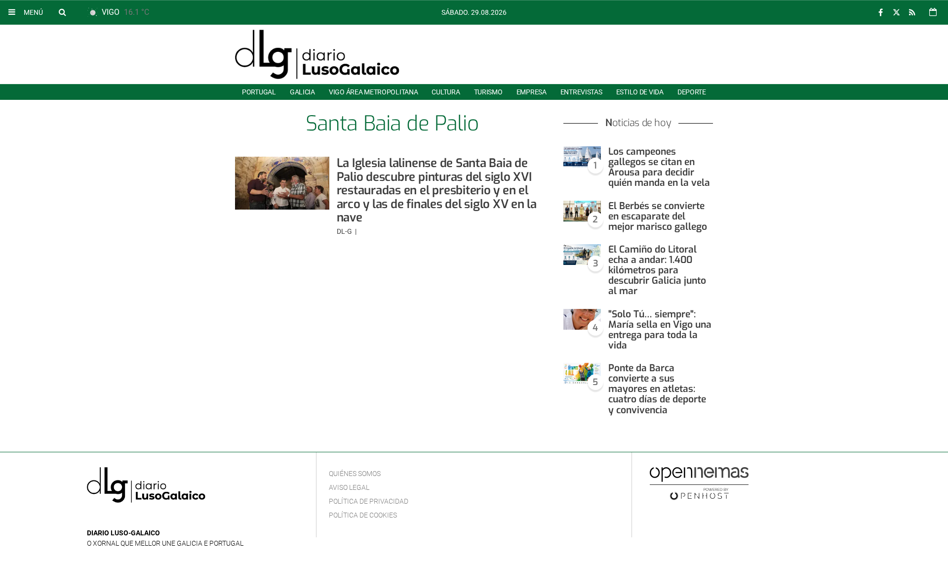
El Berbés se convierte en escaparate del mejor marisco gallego (657, 216)
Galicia (302, 92)
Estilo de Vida (640, 92)
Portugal (259, 92)
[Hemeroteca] (933, 12)
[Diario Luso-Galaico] (317, 54)
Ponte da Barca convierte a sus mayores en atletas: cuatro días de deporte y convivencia (657, 389)
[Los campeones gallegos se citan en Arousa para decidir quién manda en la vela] (582, 157)
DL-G (345, 231)
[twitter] (896, 12)
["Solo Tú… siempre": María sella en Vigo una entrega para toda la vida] (582, 319)
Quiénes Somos (355, 474)
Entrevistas (581, 92)
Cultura (446, 92)
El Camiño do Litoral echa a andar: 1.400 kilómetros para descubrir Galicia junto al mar (657, 270)
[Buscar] (62, 12)
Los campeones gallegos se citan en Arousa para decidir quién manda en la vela (659, 167)
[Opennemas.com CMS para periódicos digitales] (699, 483)
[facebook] (880, 12)
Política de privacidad (368, 501)
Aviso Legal (349, 487)
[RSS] (912, 12)
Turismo (488, 92)
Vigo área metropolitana (373, 92)
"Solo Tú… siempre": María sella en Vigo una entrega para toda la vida (659, 329)
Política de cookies (363, 515)
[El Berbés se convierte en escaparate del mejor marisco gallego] (582, 211)
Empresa (531, 92)
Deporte (691, 92)
